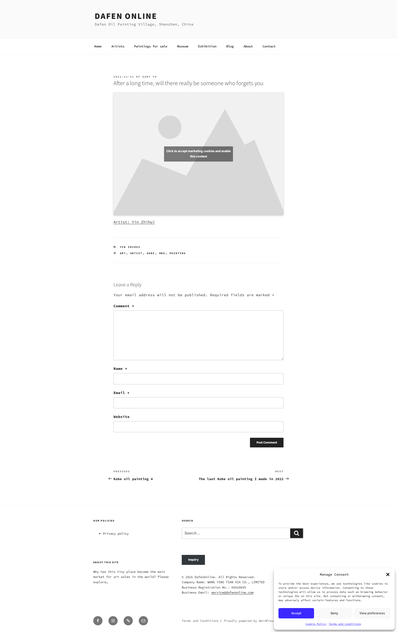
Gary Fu (149, 76)
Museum (182, 46)
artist (136, 253)
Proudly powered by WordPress (249, 621)
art (123, 253)
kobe (151, 253)
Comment (123, 306)
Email (121, 392)
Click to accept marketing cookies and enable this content (198, 154)
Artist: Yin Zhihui (134, 222)
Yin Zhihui (130, 247)
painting (178, 253)
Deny (334, 613)
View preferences (372, 613)
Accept (296, 613)
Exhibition (207, 46)
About (248, 46)
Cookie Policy (316, 624)
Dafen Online (126, 16)
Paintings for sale (150, 46)
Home (98, 46)
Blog (230, 46)
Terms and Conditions (345, 624)
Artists (117, 46)
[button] (388, 574)
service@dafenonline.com (232, 592)
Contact (269, 46)
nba (162, 253)
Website (121, 416)
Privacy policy (116, 533)
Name (120, 368)
